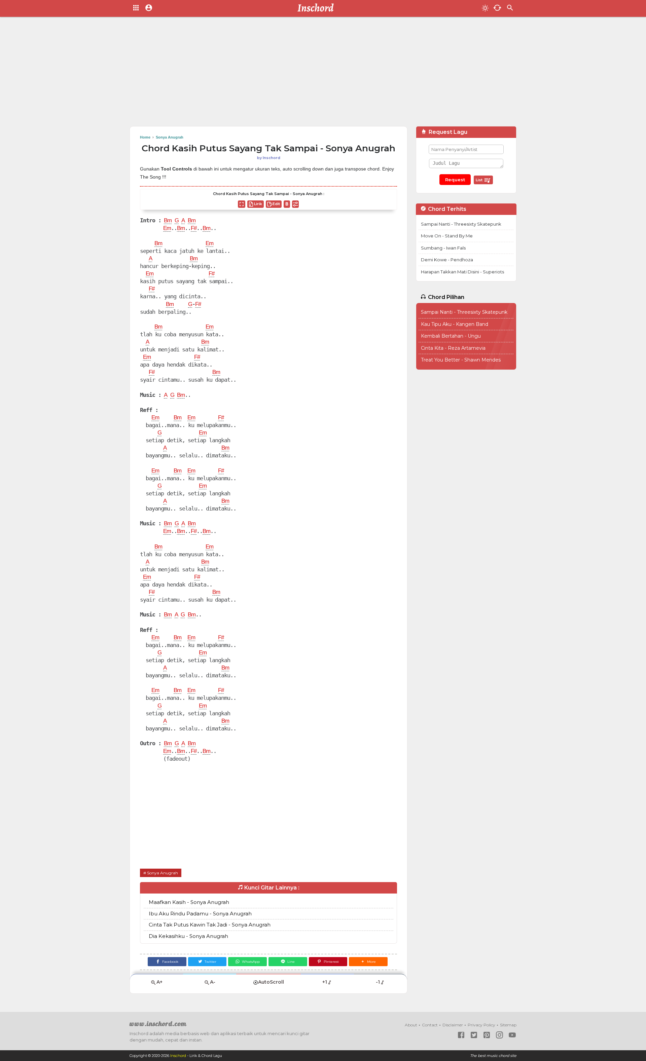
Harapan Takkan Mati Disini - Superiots (462, 271)
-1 (378, 982)
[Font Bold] (287, 204)
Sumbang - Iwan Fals (443, 248)
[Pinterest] (486, 1035)
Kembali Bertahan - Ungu (451, 336)
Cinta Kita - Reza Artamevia (453, 348)
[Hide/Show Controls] (295, 204)
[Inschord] (317, 8)
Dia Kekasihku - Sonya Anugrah (188, 936)
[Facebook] (461, 1035)
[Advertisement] (323, 74)
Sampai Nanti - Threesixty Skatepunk (461, 224)
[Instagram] (499, 1035)
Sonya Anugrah (162, 872)
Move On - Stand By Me (447, 235)
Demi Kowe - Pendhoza (447, 259)
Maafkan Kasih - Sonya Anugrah (189, 902)
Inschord (178, 1055)
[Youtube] (512, 1035)
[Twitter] (474, 1035)
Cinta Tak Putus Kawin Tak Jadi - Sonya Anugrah (210, 924)
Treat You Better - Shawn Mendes (461, 360)
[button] (368, 961)
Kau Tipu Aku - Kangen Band (454, 324)
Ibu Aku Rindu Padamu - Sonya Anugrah (200, 913)
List (479, 180)
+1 (324, 982)
